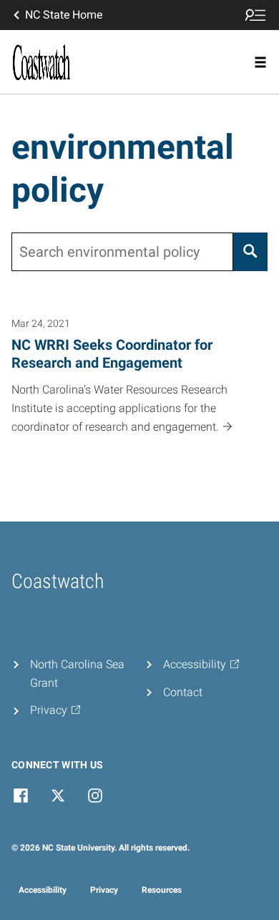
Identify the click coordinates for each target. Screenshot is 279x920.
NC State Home (63, 14)
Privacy (104, 890)
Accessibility (43, 890)
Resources (162, 890)
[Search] (250, 252)
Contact (182, 692)
